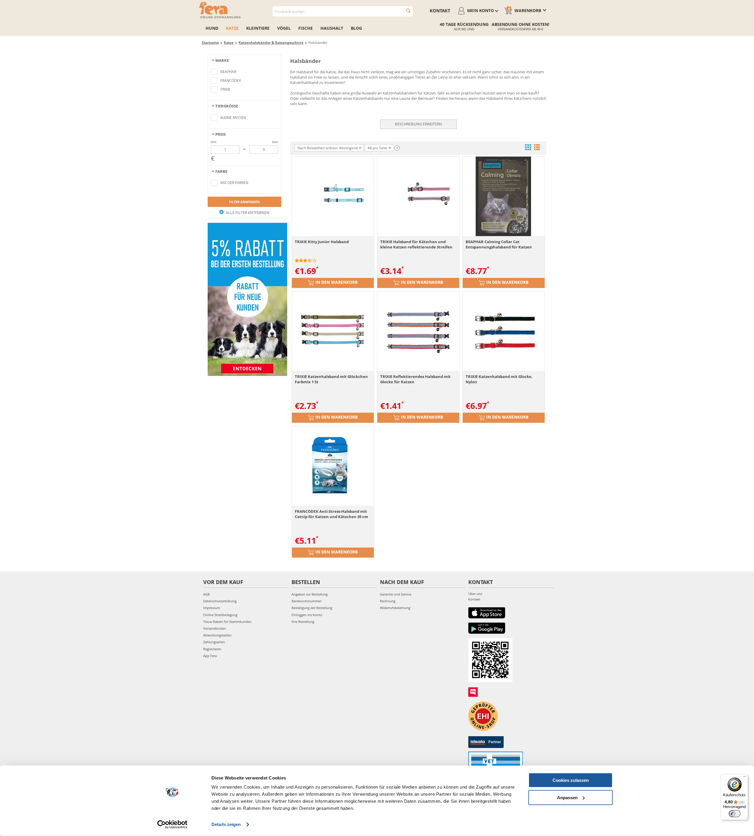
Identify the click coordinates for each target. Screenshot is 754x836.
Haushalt (331, 28)
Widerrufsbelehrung (395, 608)
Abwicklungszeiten (217, 635)
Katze (232, 28)
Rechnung (387, 601)
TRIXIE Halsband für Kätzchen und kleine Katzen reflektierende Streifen (416, 244)
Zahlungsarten (214, 642)
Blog (356, 28)
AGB (206, 594)
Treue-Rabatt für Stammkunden (227, 621)
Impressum (211, 608)
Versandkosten (214, 628)
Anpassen (567, 797)
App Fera (210, 655)
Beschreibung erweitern (418, 124)
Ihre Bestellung (303, 621)
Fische (305, 28)
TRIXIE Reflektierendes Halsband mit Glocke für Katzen (415, 379)
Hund (212, 28)
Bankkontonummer (306, 601)
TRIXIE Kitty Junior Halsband (322, 241)
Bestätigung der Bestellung (312, 608)
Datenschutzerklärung (220, 601)
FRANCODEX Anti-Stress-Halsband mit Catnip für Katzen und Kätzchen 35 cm (331, 514)
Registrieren (212, 649)
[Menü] (744, 777)
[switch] (734, 813)
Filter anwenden (244, 202)
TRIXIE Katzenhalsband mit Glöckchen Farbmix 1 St (331, 379)
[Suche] (408, 10)
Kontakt (440, 11)
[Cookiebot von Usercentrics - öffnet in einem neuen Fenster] (172, 824)
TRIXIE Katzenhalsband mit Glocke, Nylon (499, 379)
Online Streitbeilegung (220, 615)
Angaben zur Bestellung (310, 594)
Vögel (284, 28)
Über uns (475, 593)
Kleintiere (257, 28)
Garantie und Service (395, 594)
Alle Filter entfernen (247, 212)
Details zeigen (226, 824)
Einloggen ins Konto (307, 615)
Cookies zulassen (571, 780)
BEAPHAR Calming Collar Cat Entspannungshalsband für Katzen (499, 244)
